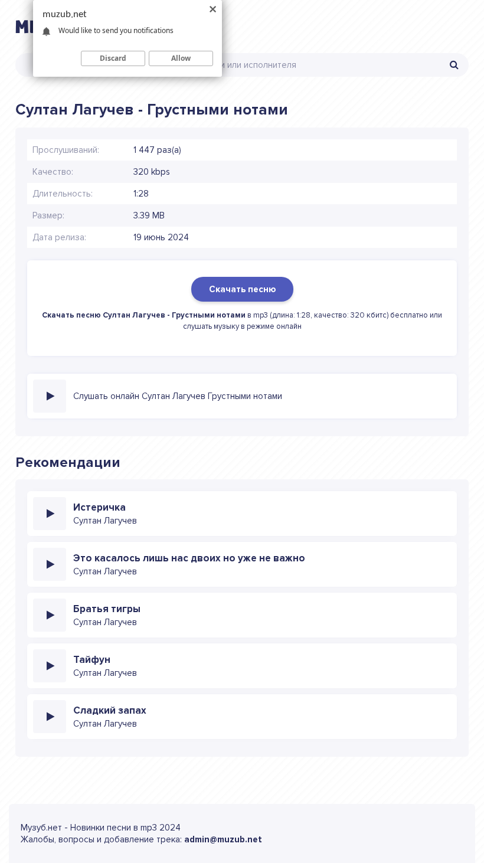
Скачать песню (242, 289)
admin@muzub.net (223, 839)
